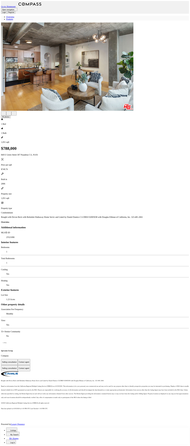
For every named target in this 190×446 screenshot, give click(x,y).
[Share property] (14, 113)
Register (11, 12)
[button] (95, 66)
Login (4, 12)
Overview (10, 17)
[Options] (3, 113)
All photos (6, 117)
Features (9, 19)
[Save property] (8, 113)
